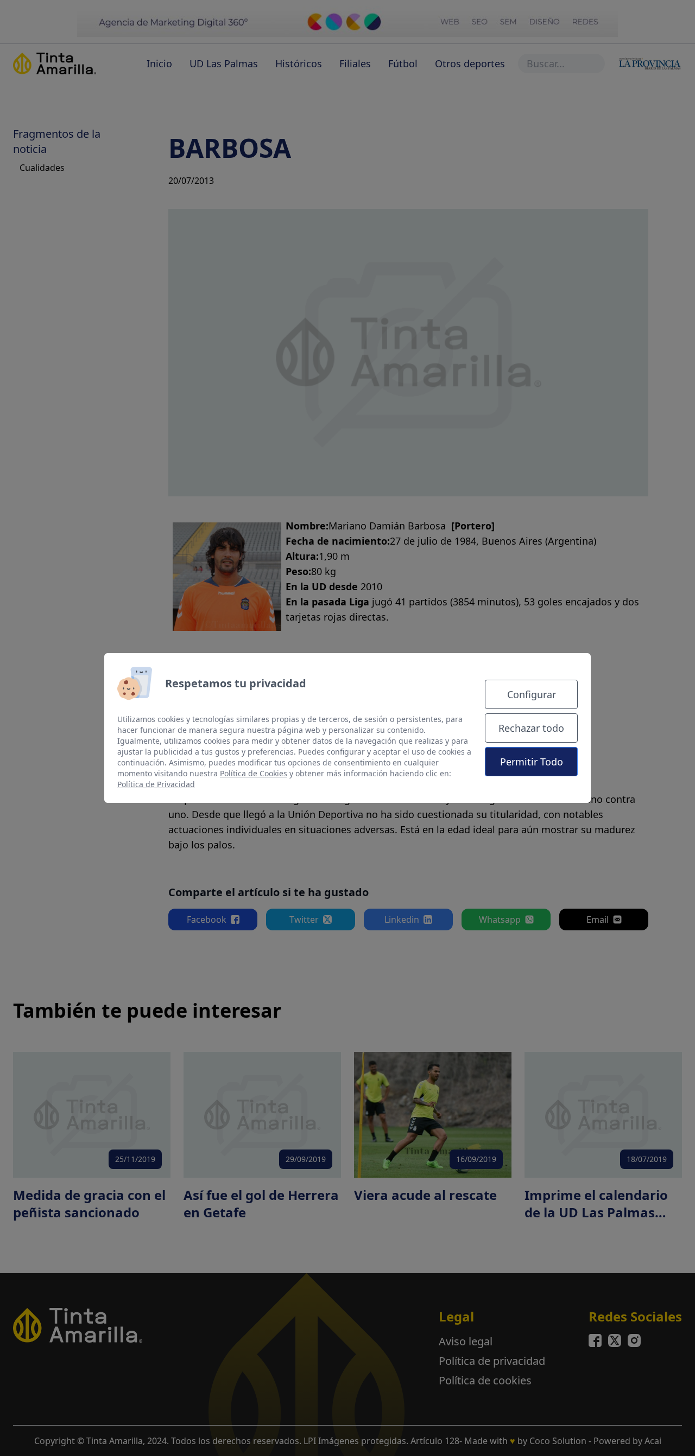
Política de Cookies (253, 773)
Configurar (531, 694)
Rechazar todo (531, 728)
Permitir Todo (531, 761)
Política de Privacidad (156, 784)
